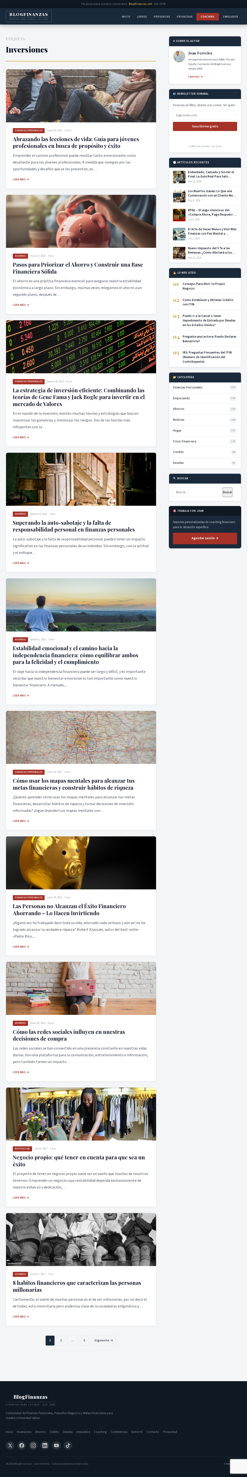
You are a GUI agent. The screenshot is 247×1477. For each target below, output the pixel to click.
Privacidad (184, 17)
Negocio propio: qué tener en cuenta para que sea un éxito (79, 1161)
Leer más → (21, 179)
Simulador (230, 17)
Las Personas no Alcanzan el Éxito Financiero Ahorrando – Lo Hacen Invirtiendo (69, 909)
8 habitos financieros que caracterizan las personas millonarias (77, 1286)
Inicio (126, 17)
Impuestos (83, 1432)
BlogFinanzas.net (140, 4)
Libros (142, 17)
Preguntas (162, 17)
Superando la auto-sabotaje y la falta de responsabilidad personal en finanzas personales (74, 526)
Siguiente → (103, 1340)
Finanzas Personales (28, 130)
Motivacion (22, 1148)
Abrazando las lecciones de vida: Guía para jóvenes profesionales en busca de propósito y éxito (76, 142)
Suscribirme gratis (205, 126)
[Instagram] (33, 1445)
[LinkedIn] (45, 1445)
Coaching (207, 17)
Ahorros (20, 256)
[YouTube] (56, 1445)
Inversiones (24, 1432)
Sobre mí (137, 1432)
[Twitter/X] (10, 1445)
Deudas (68, 1432)
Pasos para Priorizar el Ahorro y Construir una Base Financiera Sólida (78, 268)
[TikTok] (68, 1445)
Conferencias (118, 1432)
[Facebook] (21, 1445)
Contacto (153, 1432)
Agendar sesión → (205, 538)
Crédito (54, 1432)
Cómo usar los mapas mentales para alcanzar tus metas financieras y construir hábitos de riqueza (74, 784)
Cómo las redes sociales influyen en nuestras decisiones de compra (69, 1035)
